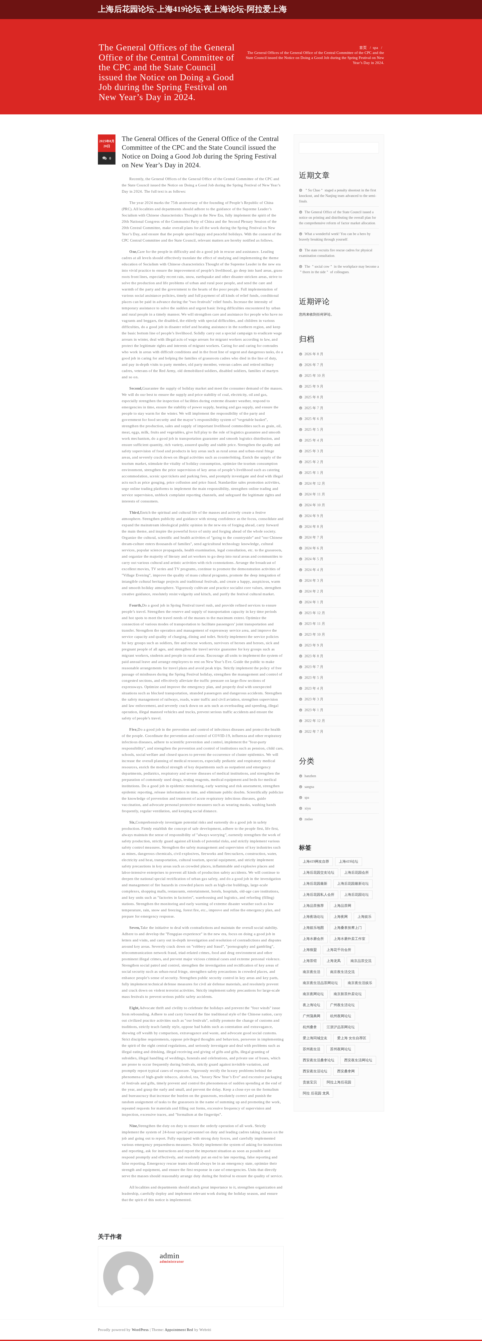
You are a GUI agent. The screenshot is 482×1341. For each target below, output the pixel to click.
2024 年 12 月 (315, 483)
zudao (309, 819)
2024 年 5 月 (314, 559)
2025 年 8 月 (314, 397)
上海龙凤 (334, 961)
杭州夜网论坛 (340, 1016)
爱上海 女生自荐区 (351, 1038)
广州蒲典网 (311, 1016)
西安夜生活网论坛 (358, 1060)
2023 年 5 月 (314, 678)
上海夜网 (341, 917)
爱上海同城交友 (315, 1038)
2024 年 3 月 (314, 580)
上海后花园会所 (356, 872)
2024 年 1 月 (314, 602)
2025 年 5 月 (314, 429)
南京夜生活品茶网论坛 (320, 983)
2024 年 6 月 (314, 548)
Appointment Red (179, 1330)
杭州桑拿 (310, 1027)
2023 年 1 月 (314, 710)
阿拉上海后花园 (339, 1082)
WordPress (140, 1330)
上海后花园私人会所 (318, 895)
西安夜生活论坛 (315, 1071)
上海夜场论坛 (313, 917)
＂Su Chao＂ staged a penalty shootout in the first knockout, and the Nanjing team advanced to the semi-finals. (337, 195)
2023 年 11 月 (315, 624)
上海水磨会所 (313, 939)
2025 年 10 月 (315, 376)
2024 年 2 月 (314, 591)
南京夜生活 (311, 972)
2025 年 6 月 (314, 419)
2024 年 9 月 (314, 516)
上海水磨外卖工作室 (349, 939)
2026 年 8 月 (314, 354)
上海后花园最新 (315, 883)
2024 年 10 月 (315, 505)
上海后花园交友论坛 (318, 872)
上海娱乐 (364, 917)
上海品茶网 (342, 906)
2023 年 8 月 (314, 656)
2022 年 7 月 (314, 731)
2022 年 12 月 (315, 721)
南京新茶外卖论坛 (348, 994)
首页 (363, 48)
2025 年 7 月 (314, 408)
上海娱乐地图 (313, 928)
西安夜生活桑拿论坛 (318, 1060)
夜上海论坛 (311, 1005)
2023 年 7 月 (314, 667)
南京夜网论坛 (313, 994)
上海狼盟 (310, 950)
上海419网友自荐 (316, 861)
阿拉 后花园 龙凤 (316, 1093)
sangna (309, 787)
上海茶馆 (310, 961)
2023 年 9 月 (314, 645)
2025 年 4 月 (314, 440)
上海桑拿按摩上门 (348, 928)
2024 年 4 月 (314, 570)
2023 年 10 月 (315, 634)
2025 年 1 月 (314, 473)
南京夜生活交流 (342, 972)
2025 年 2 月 (314, 462)
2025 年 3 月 (314, 451)
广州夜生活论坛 (342, 1005)
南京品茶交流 (361, 961)
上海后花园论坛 (356, 895)
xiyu (308, 808)
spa (375, 48)
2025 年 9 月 (314, 386)
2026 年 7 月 (314, 365)
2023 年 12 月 (315, 613)
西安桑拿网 (346, 1071)
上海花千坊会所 (339, 950)
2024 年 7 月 (314, 537)
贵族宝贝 (310, 1082)
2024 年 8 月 (314, 527)
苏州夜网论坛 (340, 1049)
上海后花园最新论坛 (353, 883)
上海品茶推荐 (313, 906)
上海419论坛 (348, 861)
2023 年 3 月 (314, 699)
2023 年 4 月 (314, 688)
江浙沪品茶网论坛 (341, 1027)
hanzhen (310, 776)
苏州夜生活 (311, 1049)
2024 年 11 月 (315, 494)
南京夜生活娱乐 (360, 983)
